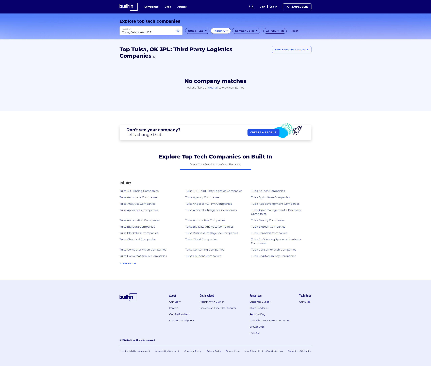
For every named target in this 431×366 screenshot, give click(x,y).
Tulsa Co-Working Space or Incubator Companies (276, 241)
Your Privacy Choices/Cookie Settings (264, 351)
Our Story (175, 301)
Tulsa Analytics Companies (137, 203)
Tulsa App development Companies (275, 203)
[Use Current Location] (178, 31)
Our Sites (304, 301)
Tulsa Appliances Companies (139, 210)
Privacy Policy (214, 351)
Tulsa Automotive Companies (205, 220)
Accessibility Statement (167, 351)
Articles (182, 6)
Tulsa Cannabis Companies (269, 233)
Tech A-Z (255, 332)
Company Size (245, 30)
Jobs (168, 6)
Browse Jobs (257, 326)
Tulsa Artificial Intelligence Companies (211, 210)
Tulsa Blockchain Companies (139, 233)
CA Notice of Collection (299, 351)
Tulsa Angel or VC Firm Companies (208, 203)
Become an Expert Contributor (218, 308)
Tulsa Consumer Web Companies (273, 249)
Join (262, 6)
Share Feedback (259, 308)
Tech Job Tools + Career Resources (270, 320)
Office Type (196, 30)
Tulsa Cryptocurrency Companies (273, 256)
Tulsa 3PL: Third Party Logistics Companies (213, 191)
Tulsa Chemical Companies (138, 239)
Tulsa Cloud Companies (201, 239)
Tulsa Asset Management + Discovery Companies (276, 212)
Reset (295, 30)
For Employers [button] (297, 6)
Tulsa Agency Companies (202, 197)
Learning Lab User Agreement (135, 351)
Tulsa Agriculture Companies (270, 197)
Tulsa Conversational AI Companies (143, 256)
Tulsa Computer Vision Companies (143, 249)
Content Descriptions (181, 320)
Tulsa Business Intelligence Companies (211, 233)
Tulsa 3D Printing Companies (139, 191)
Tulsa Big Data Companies (137, 226)
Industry (220, 30)
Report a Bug (257, 314)
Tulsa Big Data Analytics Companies (209, 226)
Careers (173, 308)
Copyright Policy (192, 351)
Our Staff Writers (179, 314)
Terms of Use (232, 351)
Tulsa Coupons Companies (203, 256)
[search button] (251, 7)
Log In (273, 6)
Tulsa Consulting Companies (204, 249)
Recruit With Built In (212, 301)
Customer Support (261, 301)
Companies (151, 6)
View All (127, 263)
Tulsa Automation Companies (140, 220)
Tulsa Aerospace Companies (138, 197)
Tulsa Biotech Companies (268, 226)
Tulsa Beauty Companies (268, 220)
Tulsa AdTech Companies (268, 191)
